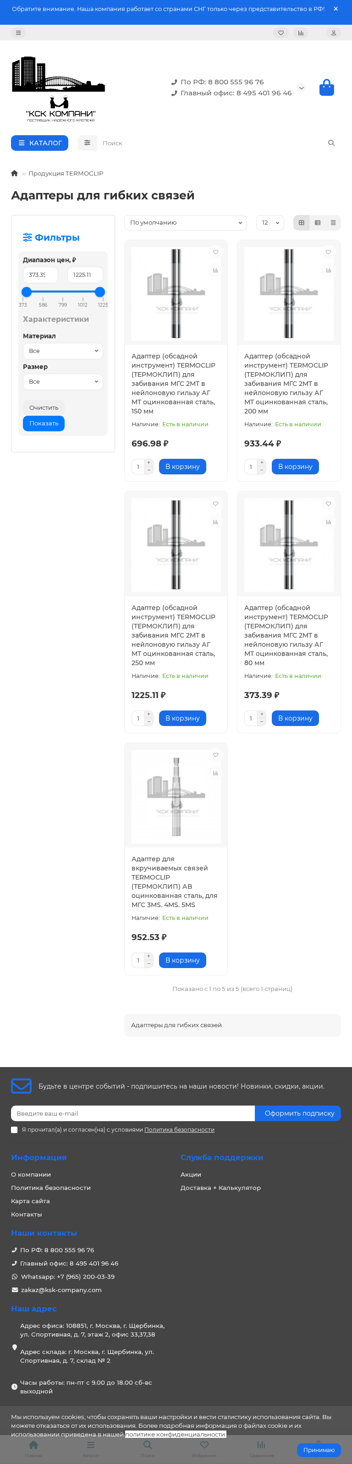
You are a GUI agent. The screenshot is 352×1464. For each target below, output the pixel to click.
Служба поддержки (222, 1157)
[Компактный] (333, 223)
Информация (39, 1157)
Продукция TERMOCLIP (66, 173)
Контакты (26, 1214)
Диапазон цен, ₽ (49, 260)
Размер (35, 366)
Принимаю (319, 1450)
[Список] (317, 223)
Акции (191, 1174)
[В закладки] (215, 252)
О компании (31, 1174)
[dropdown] (18, 33)
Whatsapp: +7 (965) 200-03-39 (68, 1276)
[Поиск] (331, 143)
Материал (39, 336)
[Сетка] (301, 223)
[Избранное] (281, 33)
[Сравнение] (300, 33)
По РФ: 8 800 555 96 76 (222, 81)
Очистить (43, 407)
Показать (43, 423)
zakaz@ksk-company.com (61, 1289)
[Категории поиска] (87, 143)
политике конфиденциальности (175, 1434)
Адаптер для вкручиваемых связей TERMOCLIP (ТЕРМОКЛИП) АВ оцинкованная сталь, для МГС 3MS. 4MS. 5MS (175, 882)
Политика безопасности (51, 1187)
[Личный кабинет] (333, 33)
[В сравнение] (215, 270)
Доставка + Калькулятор (221, 1187)
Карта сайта (30, 1201)
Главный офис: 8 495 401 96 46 (236, 92)
